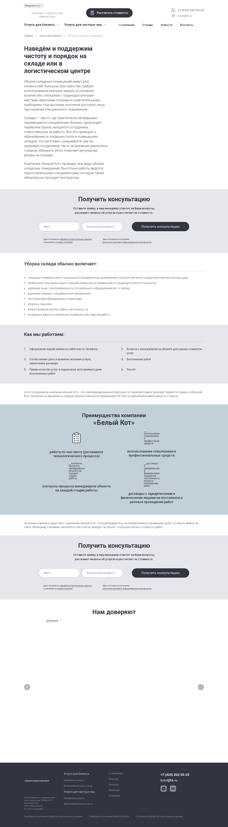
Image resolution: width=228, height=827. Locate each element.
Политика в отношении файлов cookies (109, 816)
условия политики (64, 242)
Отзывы (147, 25)
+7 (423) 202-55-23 (191, 10)
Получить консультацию (160, 226)
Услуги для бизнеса (50, 35)
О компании (126, 25)
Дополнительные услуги (78, 785)
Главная (28, 35)
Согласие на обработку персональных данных (159, 816)
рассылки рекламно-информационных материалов (127, 242)
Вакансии (114, 790)
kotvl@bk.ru (169, 780)
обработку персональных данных (76, 239)
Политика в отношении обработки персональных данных (53, 816)
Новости (166, 25)
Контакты (186, 25)
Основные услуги (74, 780)
